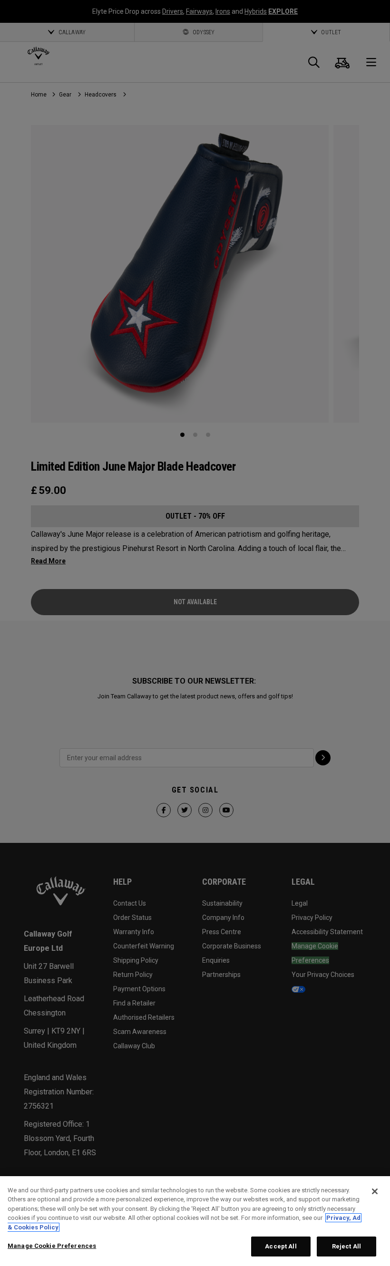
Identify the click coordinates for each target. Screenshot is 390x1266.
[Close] (374, 1191)
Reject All (346, 1246)
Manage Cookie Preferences (52, 1245)
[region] (195, 1221)
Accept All (280, 1246)
